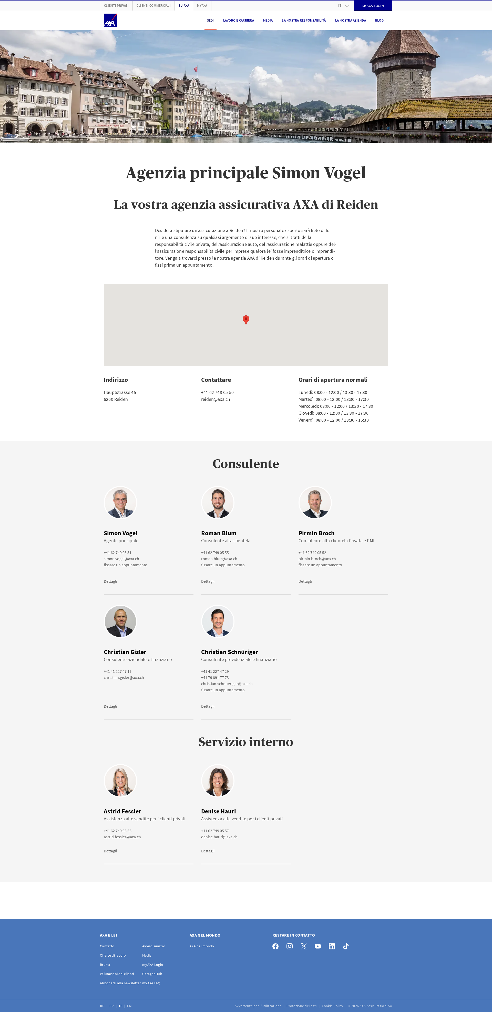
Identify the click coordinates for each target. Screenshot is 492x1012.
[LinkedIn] (333, 945)
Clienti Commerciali (154, 5)
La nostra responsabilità (304, 20)
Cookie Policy (333, 1006)
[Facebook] (276, 945)
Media (268, 20)
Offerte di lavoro (113, 955)
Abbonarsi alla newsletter (120, 983)
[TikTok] (347, 945)
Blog (379, 20)
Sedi (210, 20)
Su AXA (184, 5)
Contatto (107, 946)
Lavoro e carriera (238, 20)
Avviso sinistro (153, 946)
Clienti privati (116, 5)
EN (129, 1006)
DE (102, 1006)
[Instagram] (290, 945)
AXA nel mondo (202, 946)
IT (121, 1006)
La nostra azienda (350, 20)
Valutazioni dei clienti (117, 973)
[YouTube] (319, 945)
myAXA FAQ (151, 983)
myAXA (202, 5)
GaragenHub (152, 973)
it (339, 5)
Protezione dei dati (301, 1006)
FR (112, 1006)
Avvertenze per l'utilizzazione (258, 1006)
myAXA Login (152, 964)
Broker (105, 964)
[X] (305, 945)
